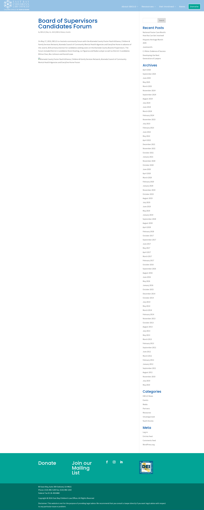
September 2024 (149, 94)
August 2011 (148, 372)
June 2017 (147, 244)
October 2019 (148, 194)
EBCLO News (60, 32)
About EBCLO (129, 7)
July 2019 (146, 202)
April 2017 (147, 252)
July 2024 (146, 103)
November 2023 (149, 119)
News (182, 7)
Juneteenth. (148, 47)
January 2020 (148, 186)
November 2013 (149, 318)
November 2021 (149, 148)
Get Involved (166, 7)
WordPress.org (149, 444)
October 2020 (148, 165)
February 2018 (148, 231)
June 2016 (147, 277)
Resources (148, 7)
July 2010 (146, 380)
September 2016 (149, 268)
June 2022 (147, 132)
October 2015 (148, 289)
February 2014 (148, 314)
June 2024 (147, 107)
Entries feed (148, 436)
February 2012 (148, 360)
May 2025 (146, 82)
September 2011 (149, 368)
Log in (145, 432)
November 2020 (149, 161)
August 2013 (148, 327)
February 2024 (148, 115)
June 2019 (147, 206)
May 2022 (146, 136)
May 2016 (146, 281)
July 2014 (146, 302)
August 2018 (148, 223)
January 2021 (148, 157)
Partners (146, 408)
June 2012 (147, 351)
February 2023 (148, 127)
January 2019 (148, 215)
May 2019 (146, 211)
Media (145, 404)
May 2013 (146, 335)
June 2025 (147, 78)
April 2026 (147, 70)
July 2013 (146, 331)
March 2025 (147, 86)
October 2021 (148, 152)
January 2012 (148, 364)
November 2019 (149, 190)
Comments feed (149, 440)
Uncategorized (149, 417)
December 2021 (149, 144)
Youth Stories (148, 421)
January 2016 (148, 285)
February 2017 (148, 260)
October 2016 (148, 264)
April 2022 (147, 140)
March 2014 (147, 310)
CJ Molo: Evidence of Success (154, 51)
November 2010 (149, 376)
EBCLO (42, 32)
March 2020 (147, 177)
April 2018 (147, 227)
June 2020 (147, 169)
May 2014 (146, 306)
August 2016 (148, 273)
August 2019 (148, 198)
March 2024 (147, 111)
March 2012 (147, 356)
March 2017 (147, 256)
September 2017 (149, 240)
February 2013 (148, 343)
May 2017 (146, 248)
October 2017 (148, 235)
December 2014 (149, 293)
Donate (194, 6)
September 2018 (149, 219)
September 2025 (149, 74)
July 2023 (146, 123)
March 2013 (147, 339)
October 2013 (148, 322)
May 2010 (146, 385)
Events (68, 32)
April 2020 (147, 173)
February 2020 (148, 181)
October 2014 (148, 298)
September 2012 (149, 347)
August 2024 (148, 99)
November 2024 (149, 90)
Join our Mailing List (82, 468)
